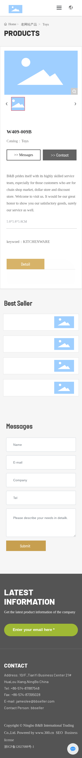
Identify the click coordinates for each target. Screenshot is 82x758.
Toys (46, 24)
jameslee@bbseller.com (35, 701)
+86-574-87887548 (25, 688)
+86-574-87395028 (25, 695)
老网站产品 (29, 24)
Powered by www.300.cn (35, 733)
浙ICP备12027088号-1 (19, 746)
